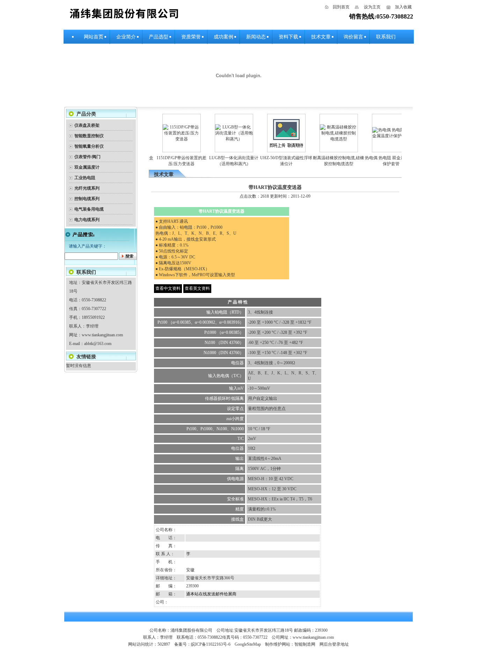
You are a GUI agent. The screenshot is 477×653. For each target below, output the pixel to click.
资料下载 (288, 36)
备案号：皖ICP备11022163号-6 (202, 644)
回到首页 (341, 7)
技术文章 (321, 36)
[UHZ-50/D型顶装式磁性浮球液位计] (279, 149)
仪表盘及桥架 (87, 125)
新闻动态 (256, 36)
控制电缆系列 (87, 198)
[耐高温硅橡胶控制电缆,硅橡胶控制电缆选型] (332, 139)
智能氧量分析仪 (89, 146)
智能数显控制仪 (89, 135)
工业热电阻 (84, 177)
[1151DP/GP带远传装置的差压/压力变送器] (175, 139)
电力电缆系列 (87, 219)
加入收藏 (403, 7)
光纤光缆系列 (87, 188)
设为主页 (372, 7)
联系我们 (386, 36)
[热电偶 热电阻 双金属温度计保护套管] (384, 135)
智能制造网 (304, 644)
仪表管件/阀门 (87, 156)
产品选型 (158, 36)
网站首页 (93, 36)
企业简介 (126, 36)
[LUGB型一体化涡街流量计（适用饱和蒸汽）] (227, 139)
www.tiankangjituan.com (102, 334)
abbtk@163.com (97, 343)
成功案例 (223, 36)
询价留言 (353, 36)
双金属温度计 (87, 167)
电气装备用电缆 (89, 209)
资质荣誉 (191, 36)
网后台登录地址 (334, 644)
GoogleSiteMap (248, 644)
